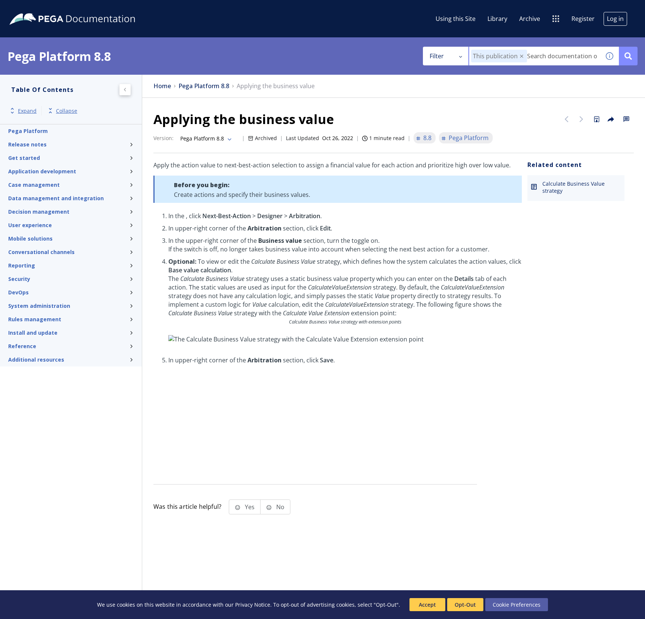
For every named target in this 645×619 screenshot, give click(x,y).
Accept (427, 604)
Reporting (21, 265)
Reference (22, 346)
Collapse (66, 110)
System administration (39, 305)
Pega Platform (28, 130)
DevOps (18, 292)
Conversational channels (41, 252)
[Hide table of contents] (125, 89)
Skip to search (90, 8)
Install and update (32, 332)
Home (162, 86)
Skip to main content (33, 8)
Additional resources (36, 359)
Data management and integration (56, 198)
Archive (529, 19)
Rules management (34, 319)
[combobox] (534, 56)
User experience (30, 225)
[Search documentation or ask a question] (628, 56)
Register (583, 19)
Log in (615, 19)
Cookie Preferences (516, 604)
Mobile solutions (30, 238)
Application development (42, 171)
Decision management (38, 211)
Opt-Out (465, 604)
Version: (163, 138)
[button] (521, 56)
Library (497, 19)
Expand (27, 110)
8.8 (427, 138)
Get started (24, 157)
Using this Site (456, 19)
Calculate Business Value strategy (573, 187)
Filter (437, 56)
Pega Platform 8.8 (203, 86)
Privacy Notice (252, 604)
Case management (34, 184)
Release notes (27, 144)
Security (19, 278)
